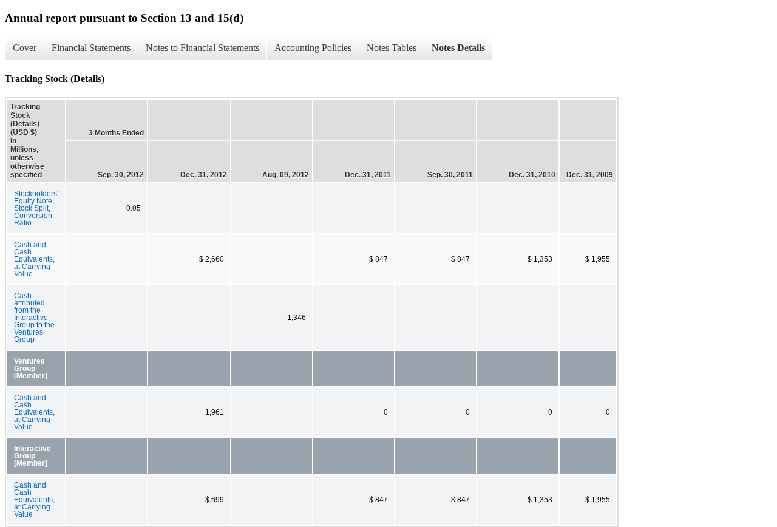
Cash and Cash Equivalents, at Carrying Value (34, 259)
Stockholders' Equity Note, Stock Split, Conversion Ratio (36, 208)
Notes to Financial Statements (202, 47)
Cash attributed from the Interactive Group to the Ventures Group (34, 317)
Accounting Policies (312, 47)
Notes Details (458, 47)
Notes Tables (391, 47)
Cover (24, 47)
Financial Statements (91, 47)
